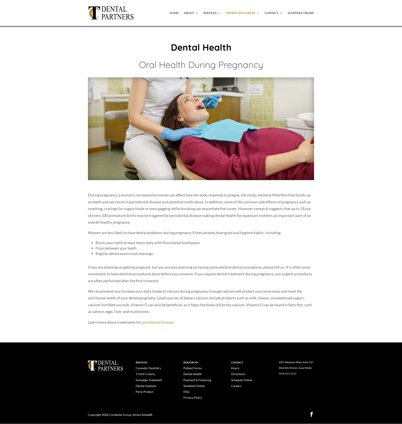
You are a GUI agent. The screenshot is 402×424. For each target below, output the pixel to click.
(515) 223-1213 (287, 373)
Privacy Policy (192, 397)
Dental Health (192, 374)
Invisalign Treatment (149, 380)
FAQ (186, 391)
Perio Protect (144, 391)
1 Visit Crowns (145, 374)
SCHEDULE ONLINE (301, 13)
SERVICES (210, 13)
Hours (235, 368)
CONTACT (271, 13)
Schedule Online (194, 386)
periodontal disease (158, 322)
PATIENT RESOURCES (240, 13)
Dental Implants (146, 386)
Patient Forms (192, 368)
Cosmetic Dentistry (148, 368)
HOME (174, 13)
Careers (236, 386)
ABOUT (189, 13)
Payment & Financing (197, 380)
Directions (238, 374)
